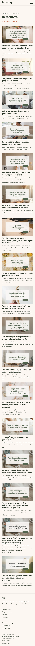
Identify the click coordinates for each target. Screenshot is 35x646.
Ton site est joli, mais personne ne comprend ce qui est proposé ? (16, 338)
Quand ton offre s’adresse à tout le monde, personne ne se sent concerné (16, 404)
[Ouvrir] (31, 3)
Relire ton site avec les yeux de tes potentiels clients (16, 112)
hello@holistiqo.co (7, 625)
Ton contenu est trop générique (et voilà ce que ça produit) (16, 370)
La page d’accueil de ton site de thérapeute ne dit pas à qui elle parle (17, 471)
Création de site (6, 609)
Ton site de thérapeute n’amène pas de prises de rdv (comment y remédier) (17, 577)
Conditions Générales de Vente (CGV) (11, 636)
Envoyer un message (8, 623)
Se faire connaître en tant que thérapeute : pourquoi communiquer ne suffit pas (17, 240)
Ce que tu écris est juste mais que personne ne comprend (15, 143)
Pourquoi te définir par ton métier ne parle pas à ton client (16, 174)
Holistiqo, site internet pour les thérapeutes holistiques (17, 602)
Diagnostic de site (7, 612)
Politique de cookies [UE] (8, 638)
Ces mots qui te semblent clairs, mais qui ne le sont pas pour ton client (17, 47)
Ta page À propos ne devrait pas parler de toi (15, 438)
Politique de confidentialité (8, 634)
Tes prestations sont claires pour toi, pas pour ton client (17, 79)
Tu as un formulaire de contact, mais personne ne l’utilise (17, 274)
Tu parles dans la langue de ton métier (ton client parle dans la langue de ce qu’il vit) (15, 505)
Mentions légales (6, 640)
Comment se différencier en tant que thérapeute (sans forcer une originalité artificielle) (17, 540)
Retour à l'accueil (10, 21)
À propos (4, 614)
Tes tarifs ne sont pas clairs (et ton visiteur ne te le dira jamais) (16, 307)
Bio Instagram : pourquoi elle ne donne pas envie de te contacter (15, 206)
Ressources (5, 617)
